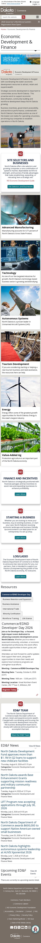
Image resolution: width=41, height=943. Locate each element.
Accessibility (9, 911)
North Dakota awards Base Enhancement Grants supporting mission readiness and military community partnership (19, 781)
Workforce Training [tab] (11, 618)
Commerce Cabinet (21, 904)
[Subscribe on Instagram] (29, 927)
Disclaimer (20, 911)
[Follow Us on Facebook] (15, 927)
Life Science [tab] (27, 618)
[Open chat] (35, 929)
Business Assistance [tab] (11, 604)
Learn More (20, 494)
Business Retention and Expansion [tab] (17, 599)
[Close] (39, 21)
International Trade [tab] (11, 609)
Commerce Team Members (21, 900)
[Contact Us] (11, 927)
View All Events (33, 872)
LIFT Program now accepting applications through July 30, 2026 (18, 805)
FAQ (36, 911)
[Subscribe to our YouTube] (22, 927)
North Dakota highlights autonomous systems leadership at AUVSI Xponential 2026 (20, 849)
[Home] (13, 10)
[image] (20, 153)
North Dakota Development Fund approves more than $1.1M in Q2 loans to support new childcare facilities (18, 756)
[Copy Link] (37, 695)
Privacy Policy (15, 915)
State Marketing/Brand (17, 919)
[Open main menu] (37, 17)
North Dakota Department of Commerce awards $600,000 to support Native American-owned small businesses (20, 827)
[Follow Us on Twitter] (19, 927)
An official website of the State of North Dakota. (14, 3)
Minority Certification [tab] (11, 613)
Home (3, 29)
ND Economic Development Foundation (21, 907)
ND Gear (31, 919)
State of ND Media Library (21, 923)
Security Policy (27, 915)
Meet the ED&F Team (20, 735)
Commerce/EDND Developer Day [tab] (16, 594)
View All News (34, 746)
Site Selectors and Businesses (20, 186)
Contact (29, 911)
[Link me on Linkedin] (26, 927)
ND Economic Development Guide (20, 180)
